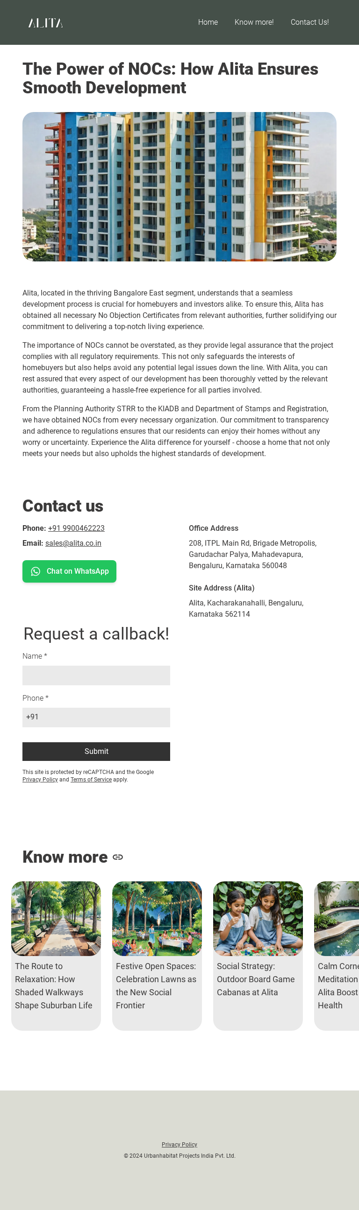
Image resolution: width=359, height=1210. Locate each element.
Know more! (254, 22)
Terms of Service (91, 779)
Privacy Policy (40, 779)
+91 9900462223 (76, 528)
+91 (32, 716)
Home (208, 22)
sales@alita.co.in (73, 543)
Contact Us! (310, 22)
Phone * (35, 698)
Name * (34, 656)
